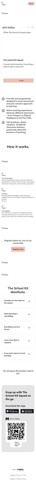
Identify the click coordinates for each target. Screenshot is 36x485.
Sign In (31, 3)
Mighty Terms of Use (18, 475)
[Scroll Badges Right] (32, 27)
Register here (18, 249)
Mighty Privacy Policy (18, 479)
